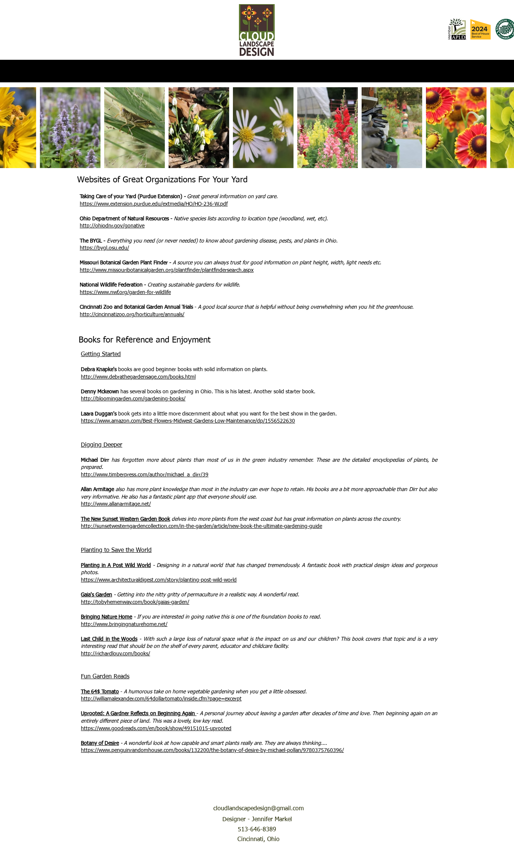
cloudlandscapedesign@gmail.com (258, 809)
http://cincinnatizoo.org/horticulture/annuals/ (132, 314)
